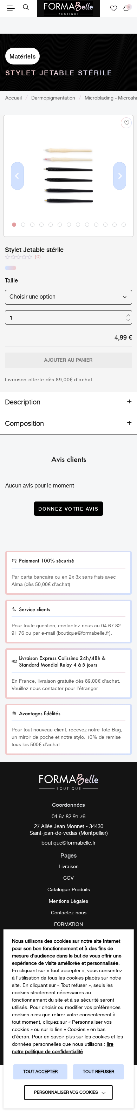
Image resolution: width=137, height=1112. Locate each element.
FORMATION (68, 924)
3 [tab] (32, 224)
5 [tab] (50, 224)
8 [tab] (77, 224)
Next (119, 187)
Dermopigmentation (53, 98)
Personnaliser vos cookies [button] (66, 1092)
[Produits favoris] (113, 8)
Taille (11, 280)
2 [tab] (23, 224)
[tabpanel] (68, 176)
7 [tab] (68, 224)
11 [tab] (105, 224)
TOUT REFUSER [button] (98, 1072)
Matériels (22, 56)
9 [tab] (87, 224)
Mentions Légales (68, 901)
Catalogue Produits (68, 890)
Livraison (69, 867)
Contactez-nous (68, 913)
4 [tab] (41, 224)
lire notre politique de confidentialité (62, 1048)
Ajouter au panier (68, 360)
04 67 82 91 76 (68, 817)
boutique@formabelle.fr (68, 843)
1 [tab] (13, 224)
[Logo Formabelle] (68, 8)
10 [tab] (96, 224)
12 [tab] (114, 224)
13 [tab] (123, 224)
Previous (17, 187)
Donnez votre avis (68, 508)
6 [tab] (59, 224)
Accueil (13, 98)
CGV (68, 878)
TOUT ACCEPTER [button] (40, 1072)
